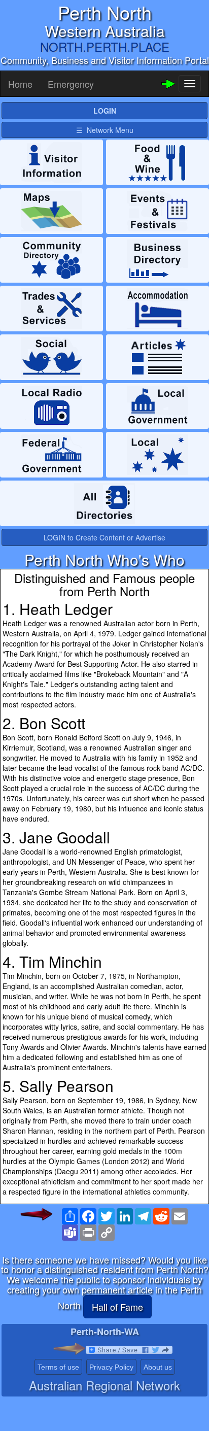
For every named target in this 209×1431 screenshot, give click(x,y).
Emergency (71, 83)
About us (158, 1367)
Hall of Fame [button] (117, 1306)
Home (20, 83)
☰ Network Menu (104, 130)
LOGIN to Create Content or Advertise (104, 537)
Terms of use (58, 1367)
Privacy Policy (111, 1367)
